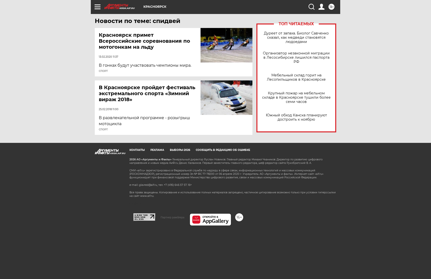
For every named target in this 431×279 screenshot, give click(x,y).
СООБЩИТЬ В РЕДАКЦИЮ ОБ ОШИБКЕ (223, 150)
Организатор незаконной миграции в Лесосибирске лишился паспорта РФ (296, 57)
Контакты (137, 150)
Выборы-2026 (180, 150)
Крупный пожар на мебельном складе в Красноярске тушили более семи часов (296, 97)
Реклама (157, 150)
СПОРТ (103, 71)
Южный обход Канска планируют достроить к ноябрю (296, 117)
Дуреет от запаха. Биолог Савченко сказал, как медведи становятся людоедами (296, 37)
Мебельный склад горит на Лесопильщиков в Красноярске (296, 77)
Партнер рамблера (172, 217)
